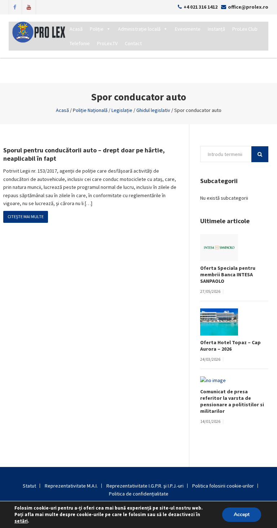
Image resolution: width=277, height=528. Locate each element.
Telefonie (80, 43)
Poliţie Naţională (90, 110)
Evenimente (188, 29)
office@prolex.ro (248, 7)
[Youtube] (29, 6)
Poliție (97, 29)
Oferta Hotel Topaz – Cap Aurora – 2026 (230, 345)
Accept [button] (242, 514)
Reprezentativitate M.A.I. (71, 486)
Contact (133, 43)
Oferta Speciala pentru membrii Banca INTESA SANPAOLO (227, 274)
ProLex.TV (107, 43)
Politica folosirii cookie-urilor (223, 486)
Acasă (76, 29)
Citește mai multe (26, 216)
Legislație (121, 110)
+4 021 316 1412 (200, 7)
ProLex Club (245, 29)
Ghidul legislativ (153, 110)
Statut (29, 486)
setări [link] (21, 521)
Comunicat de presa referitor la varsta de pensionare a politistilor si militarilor (232, 401)
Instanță (216, 29)
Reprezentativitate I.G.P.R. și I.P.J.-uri (145, 486)
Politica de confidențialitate (138, 494)
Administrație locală (139, 29)
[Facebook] (15, 6)
